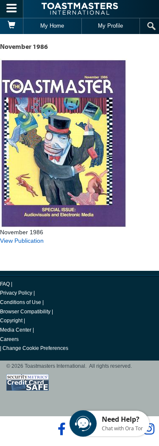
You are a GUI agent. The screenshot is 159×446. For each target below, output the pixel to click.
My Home (52, 26)
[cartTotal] (11, 26)
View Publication (22, 240)
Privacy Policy (16, 293)
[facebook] (60, 429)
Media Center (15, 330)
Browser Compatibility (25, 312)
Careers (9, 339)
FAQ (5, 284)
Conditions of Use (20, 302)
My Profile (110, 26)
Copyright (11, 321)
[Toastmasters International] (79, 9)
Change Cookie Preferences (35, 348)
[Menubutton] (11, 9)
